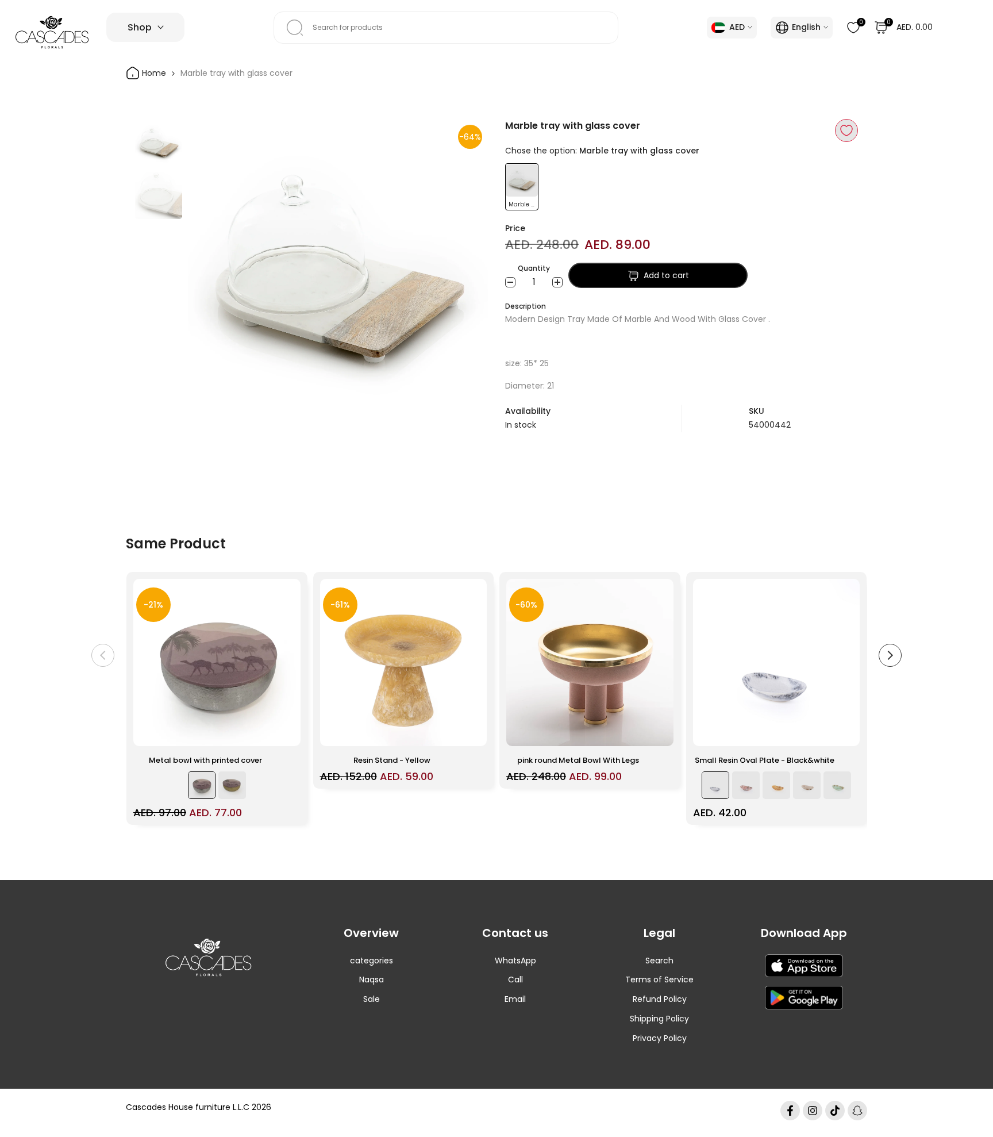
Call (515, 979)
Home (153, 73)
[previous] (210, 269)
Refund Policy (660, 999)
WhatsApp (515, 960)
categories (371, 960)
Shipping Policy (659, 1018)
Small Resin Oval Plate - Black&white (764, 760)
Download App (804, 933)
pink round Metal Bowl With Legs (578, 760)
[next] (464, 269)
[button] (846, 130)
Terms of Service (659, 979)
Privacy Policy (660, 1038)
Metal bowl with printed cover (205, 760)
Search (659, 960)
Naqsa (371, 979)
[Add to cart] (285, 731)
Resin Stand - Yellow (391, 760)
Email (515, 999)
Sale (371, 999)
